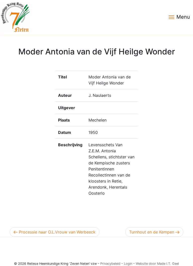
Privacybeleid (110, 263)
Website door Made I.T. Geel (157, 263)
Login (128, 263)
